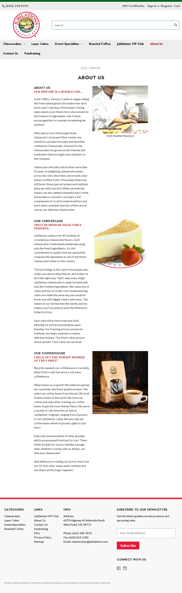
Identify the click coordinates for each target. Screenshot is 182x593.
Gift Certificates (133, 6)
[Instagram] (125, 568)
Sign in (151, 6)
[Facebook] (119, 568)
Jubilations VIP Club (130, 44)
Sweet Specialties (67, 44)
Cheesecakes (12, 44)
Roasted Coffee (100, 44)
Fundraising (32, 53)
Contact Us (10, 53)
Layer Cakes (40, 44)
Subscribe (128, 545)
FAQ (37, 533)
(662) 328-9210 (16, 6)
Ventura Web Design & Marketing (94, 582)
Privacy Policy (42, 537)
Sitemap (39, 541)
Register (166, 6)
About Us (156, 44)
